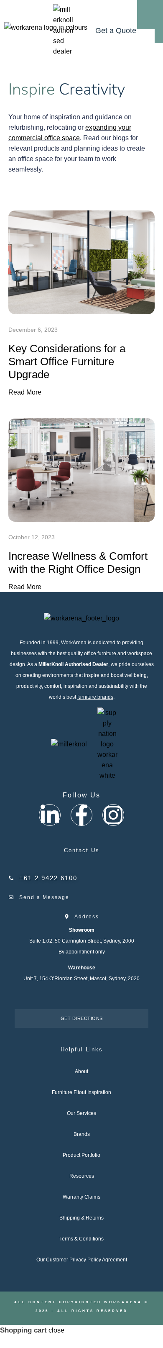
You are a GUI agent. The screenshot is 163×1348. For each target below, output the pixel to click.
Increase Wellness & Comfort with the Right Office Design (78, 562)
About (81, 1071)
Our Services (81, 1113)
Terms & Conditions (81, 1239)
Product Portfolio (81, 1155)
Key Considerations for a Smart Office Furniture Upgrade (66, 361)
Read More (24, 392)
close (56, 1330)
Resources (81, 1176)
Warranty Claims (81, 1197)
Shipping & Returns (81, 1218)
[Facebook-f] (81, 815)
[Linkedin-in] (50, 815)
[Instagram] (113, 815)
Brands (82, 1134)
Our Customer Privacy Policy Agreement (81, 1260)
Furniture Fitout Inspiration (81, 1092)
